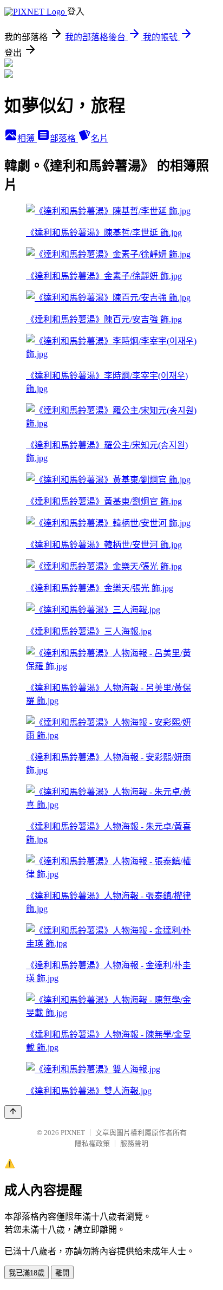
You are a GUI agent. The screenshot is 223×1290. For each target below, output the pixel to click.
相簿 (27, 138)
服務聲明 (134, 1143)
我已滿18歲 (26, 1273)
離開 (62, 1273)
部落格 (64, 138)
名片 (99, 138)
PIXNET (73, 1133)
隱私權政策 (92, 1143)
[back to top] (13, 1112)
